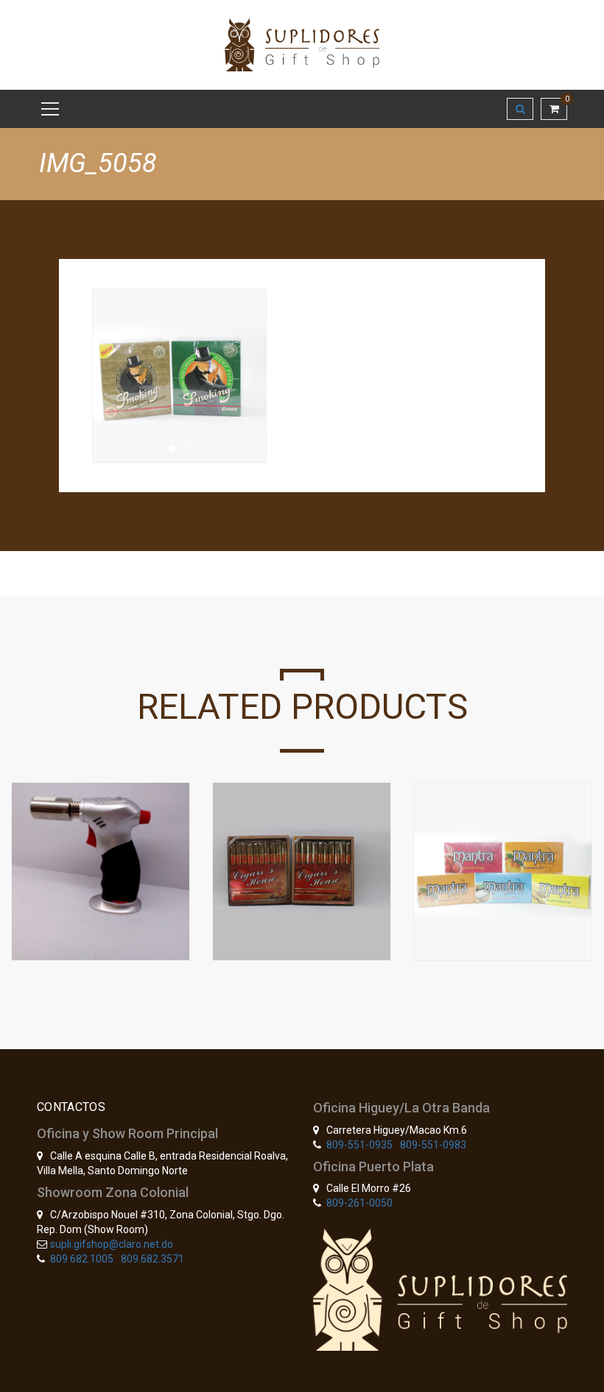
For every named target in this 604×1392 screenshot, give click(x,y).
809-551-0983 (433, 1145)
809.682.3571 (152, 1259)
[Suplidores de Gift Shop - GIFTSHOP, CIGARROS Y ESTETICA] (302, 44)
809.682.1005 (81, 1259)
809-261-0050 (359, 1203)
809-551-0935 (359, 1145)
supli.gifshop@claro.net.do (111, 1244)
